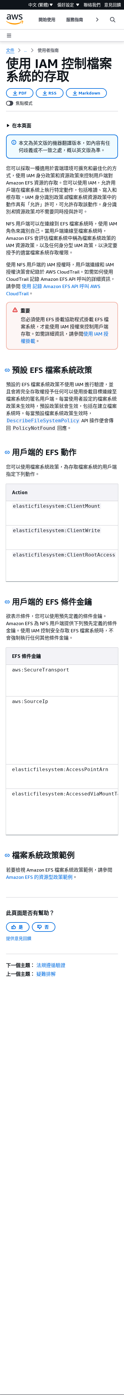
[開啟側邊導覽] (9, 35)
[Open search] (112, 20)
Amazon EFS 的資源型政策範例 (39, 877)
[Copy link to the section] (7, 370)
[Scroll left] (34, 19)
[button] (18, 125)
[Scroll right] (97, 19)
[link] (48, 50)
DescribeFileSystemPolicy (43, 420)
